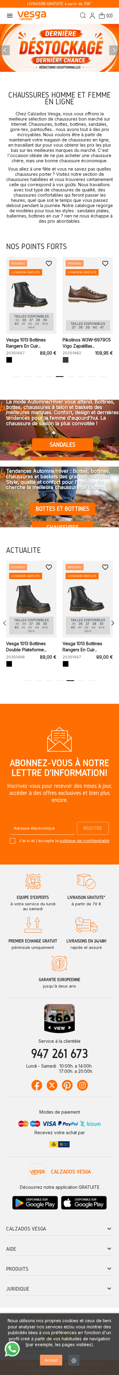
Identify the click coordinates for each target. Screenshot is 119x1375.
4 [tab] (49, 376)
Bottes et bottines (62, 508)
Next (113, 623)
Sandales (62, 444)
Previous (6, 623)
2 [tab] (27, 376)
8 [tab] (91, 376)
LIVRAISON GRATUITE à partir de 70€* (59, 4)
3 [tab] (38, 376)
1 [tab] (17, 376)
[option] (59, 48)
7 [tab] (81, 376)
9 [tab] (102, 376)
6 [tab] (70, 376)
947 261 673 (59, 1053)
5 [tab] (59, 376)
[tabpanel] (31, 313)
